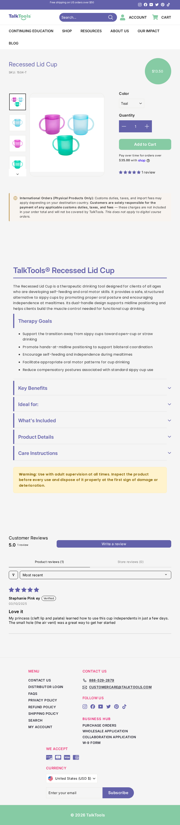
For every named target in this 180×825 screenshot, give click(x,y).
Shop (67, 31)
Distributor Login (45, 687)
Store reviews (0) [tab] (131, 562)
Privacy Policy (42, 700)
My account (40, 727)
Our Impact (149, 31)
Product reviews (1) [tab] (49, 562)
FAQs (33, 694)
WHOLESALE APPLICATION (105, 731)
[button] (130, 172)
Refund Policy (42, 707)
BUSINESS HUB (97, 719)
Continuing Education (31, 31)
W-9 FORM (92, 743)
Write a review (114, 544)
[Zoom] (67, 135)
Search (35, 720)
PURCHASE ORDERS (100, 725)
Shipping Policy (43, 713)
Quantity (127, 115)
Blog (13, 43)
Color (124, 93)
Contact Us (39, 680)
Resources (91, 31)
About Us (119, 31)
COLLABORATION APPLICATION (109, 737)
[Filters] (13, 575)
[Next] (17, 172)
